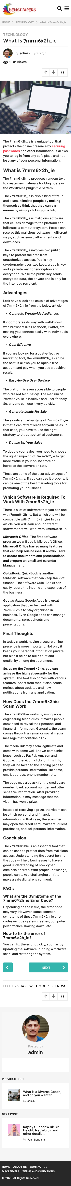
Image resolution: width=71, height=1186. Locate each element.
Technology (15, 35)
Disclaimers (10, 1171)
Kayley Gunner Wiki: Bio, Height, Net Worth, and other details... (42, 1130)
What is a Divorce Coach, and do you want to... (42, 1093)
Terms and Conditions (38, 1171)
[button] (59, 9)
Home (6, 1166)
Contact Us (38, 1166)
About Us (20, 1166)
